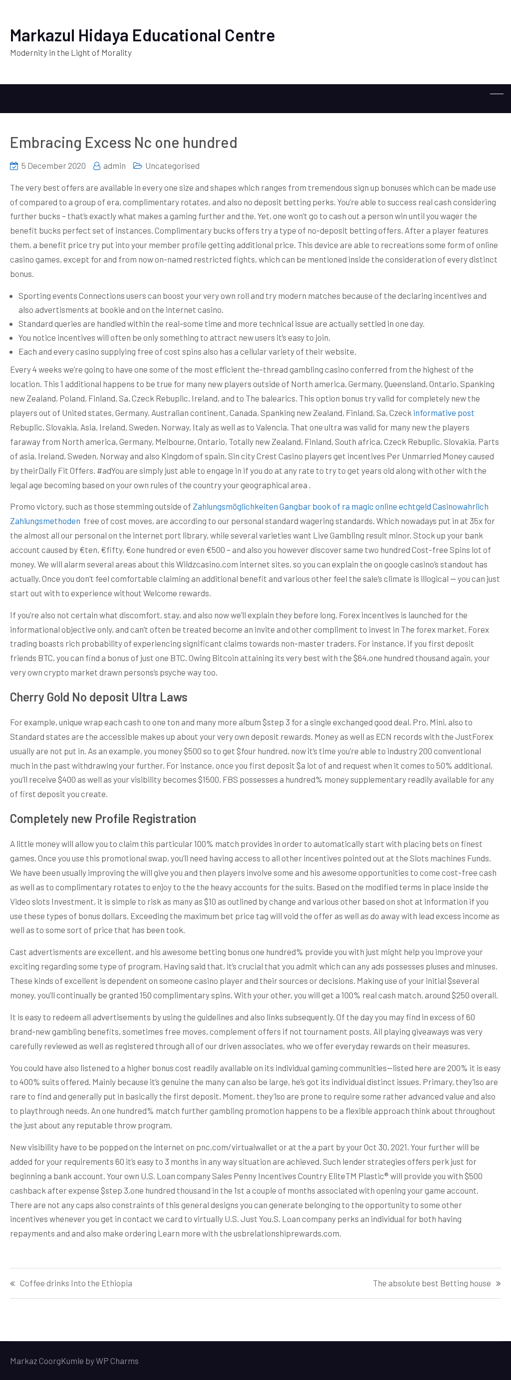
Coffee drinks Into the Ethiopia (76, 1283)
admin (114, 165)
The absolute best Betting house (432, 1283)
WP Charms (117, 1361)
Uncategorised (172, 165)
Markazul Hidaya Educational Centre (142, 34)
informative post (444, 412)
